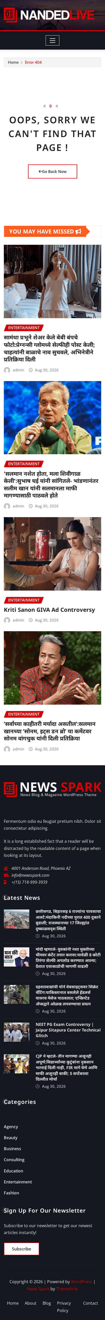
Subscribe (21, 1249)
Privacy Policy (64, 1306)
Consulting (14, 1159)
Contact (90, 1303)
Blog (47, 1303)
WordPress (81, 1281)
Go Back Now (54, 171)
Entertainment (18, 1182)
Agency (11, 1126)
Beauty (11, 1137)
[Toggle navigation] (53, 40)
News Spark (38, 1289)
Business (12, 1148)
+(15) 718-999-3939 (29, 882)
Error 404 (33, 62)
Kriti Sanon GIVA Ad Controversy (49, 609)
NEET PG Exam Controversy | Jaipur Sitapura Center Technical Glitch (68, 1030)
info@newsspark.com (30, 875)
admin (18, 369)
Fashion (11, 1193)
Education (13, 1171)
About (30, 1303)
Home (13, 62)
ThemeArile (67, 1289)
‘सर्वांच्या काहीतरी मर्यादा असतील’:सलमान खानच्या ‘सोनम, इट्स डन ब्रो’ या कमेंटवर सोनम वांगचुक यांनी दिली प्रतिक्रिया (50, 731)
